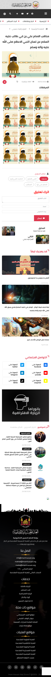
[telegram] (22, 667)
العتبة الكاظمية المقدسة (25, 643)
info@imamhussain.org (25, 558)
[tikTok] (9, 667)
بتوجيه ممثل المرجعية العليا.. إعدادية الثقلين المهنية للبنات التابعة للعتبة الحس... (18, 470)
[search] (10, 13)
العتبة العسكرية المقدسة (25, 650)
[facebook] (32, 13)
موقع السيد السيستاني (25, 614)
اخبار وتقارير (26, 449)
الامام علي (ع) (42, 184)
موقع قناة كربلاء (25, 625)
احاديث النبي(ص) (16, 178)
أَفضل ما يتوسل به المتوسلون (38, 277)
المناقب (29, 184)
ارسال (39, 218)
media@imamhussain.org (26, 565)
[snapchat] (16, 667)
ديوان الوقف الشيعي (26, 618)
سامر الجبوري (40, 173)
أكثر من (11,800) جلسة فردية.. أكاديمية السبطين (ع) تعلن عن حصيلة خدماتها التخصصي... (18, 485)
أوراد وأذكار (25, 597)
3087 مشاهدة (27, 81)
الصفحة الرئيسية (37, 29)
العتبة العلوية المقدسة (25, 639)
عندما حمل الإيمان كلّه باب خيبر (38, 339)
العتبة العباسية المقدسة (25, 654)
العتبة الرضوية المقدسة (25, 646)
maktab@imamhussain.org (25, 561)
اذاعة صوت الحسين (25, 601)
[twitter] (27, 13)
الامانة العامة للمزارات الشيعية (26, 622)
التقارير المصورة (25, 433)
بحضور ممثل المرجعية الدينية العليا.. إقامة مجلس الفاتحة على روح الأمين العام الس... (17, 439)
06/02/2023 (42, 81)
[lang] (4, 13)
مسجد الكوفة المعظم (25, 657)
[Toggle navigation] (45, 13)
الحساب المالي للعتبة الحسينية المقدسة (25, 572)
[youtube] (22, 13)
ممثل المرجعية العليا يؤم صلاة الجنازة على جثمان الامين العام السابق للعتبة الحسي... (18, 454)
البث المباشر (25, 590)
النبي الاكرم (32, 178)
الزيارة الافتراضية (25, 593)
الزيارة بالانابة (25, 586)
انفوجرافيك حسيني (19, 29)
